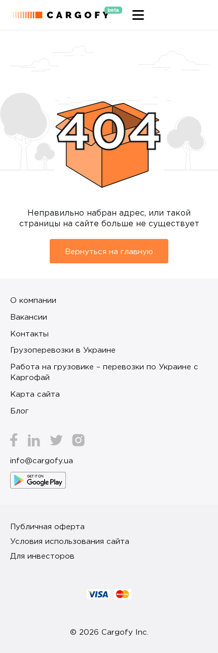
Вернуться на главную (109, 251)
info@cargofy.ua (41, 460)
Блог (19, 410)
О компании (33, 300)
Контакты (29, 333)
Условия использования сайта (69, 541)
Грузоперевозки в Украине (63, 350)
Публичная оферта (47, 526)
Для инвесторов (42, 556)
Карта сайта (35, 394)
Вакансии (28, 317)
